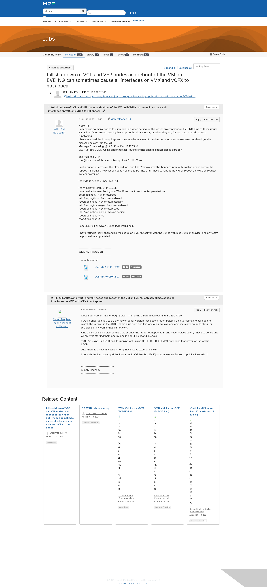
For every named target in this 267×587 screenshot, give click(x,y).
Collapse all (185, 67)
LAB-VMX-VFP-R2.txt (107, 266)
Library (92, 54)
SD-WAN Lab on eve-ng (96, 408)
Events (123, 54)
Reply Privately (211, 119)
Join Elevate (138, 20)
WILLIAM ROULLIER (58, 433)
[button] (63, 21)
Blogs (108, 54)
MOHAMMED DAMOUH (96, 413)
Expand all (170, 67)
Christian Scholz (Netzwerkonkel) (126, 496)
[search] (83, 11)
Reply (198, 119)
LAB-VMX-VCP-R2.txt (107, 276)
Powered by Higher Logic (134, 583)
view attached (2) (121, 119)
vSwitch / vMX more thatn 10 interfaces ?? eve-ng (201, 411)
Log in (133, 12)
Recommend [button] (211, 107)
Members (140, 54)
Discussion (73, 54)
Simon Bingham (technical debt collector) (62, 323)
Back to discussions (61, 67)
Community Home (52, 54)
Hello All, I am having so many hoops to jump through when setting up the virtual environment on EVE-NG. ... (130, 96)
